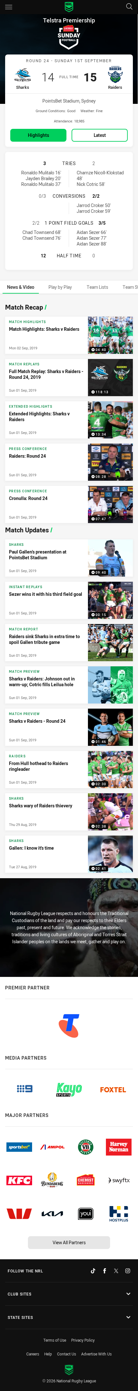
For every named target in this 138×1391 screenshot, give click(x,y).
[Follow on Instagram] (127, 1271)
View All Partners (69, 1242)
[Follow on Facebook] (104, 1271)
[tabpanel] (69, 586)
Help (48, 1353)
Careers (32, 1353)
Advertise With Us (96, 1353)
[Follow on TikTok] (93, 1271)
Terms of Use (54, 1340)
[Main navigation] (8, 7)
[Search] (129, 7)
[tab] (21, 287)
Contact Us (66, 1353)
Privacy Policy (83, 1340)
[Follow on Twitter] (116, 1271)
